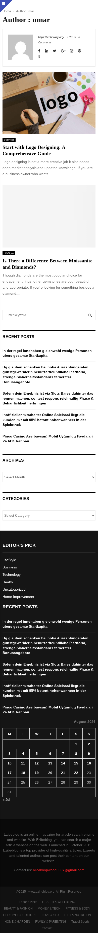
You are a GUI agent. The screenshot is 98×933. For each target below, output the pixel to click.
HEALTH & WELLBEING (58, 902)
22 (76, 773)
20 (50, 773)
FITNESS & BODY (78, 908)
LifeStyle (9, 253)
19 (37, 773)
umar (30, 11)
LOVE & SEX (50, 915)
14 (63, 763)
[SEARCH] (90, 315)
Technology (12, 574)
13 (50, 763)
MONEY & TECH (49, 908)
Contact (47, 928)
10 (10, 763)
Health (8, 582)
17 (10, 773)
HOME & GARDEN (17, 921)
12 (37, 763)
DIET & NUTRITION (77, 915)
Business (9, 139)
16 (89, 763)
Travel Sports (80, 921)
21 (63, 773)
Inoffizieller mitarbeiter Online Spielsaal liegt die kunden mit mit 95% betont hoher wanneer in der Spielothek (44, 420)
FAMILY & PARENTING (50, 921)
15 (76, 763)
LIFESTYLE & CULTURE (20, 915)
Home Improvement (18, 597)
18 (23, 773)
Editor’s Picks (28, 902)
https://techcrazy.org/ (51, 37)
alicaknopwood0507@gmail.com (58, 870)
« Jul (6, 800)
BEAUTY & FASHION (18, 908)
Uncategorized (14, 589)
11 (23, 763)
